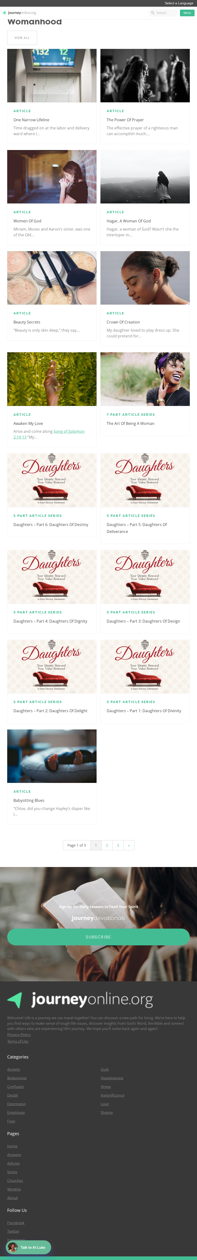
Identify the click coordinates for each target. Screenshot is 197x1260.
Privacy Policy (19, 1034)
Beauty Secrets (26, 322)
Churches (15, 1180)
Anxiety (13, 1069)
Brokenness (16, 1078)
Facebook (16, 1222)
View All (22, 38)
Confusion (15, 1086)
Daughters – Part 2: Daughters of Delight (50, 710)
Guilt (105, 1069)
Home (12, 1146)
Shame (107, 1112)
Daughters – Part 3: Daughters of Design (143, 621)
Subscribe (98, 937)
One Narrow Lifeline (31, 119)
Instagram (16, 1240)
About (12, 1198)
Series (12, 1172)
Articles (13, 1163)
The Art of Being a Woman (130, 423)
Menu (187, 13)
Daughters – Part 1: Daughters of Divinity (144, 710)
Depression (16, 1104)
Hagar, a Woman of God (129, 221)
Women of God (27, 221)
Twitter (13, 1231)
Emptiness (16, 1112)
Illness (106, 1086)
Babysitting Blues (28, 800)
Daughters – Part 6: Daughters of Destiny (50, 524)
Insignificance (112, 1095)
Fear (11, 1121)
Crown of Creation (123, 322)
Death (12, 1095)
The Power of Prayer (125, 119)
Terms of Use (17, 1041)
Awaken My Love (28, 423)
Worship (14, 1189)
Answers (14, 1154)
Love (105, 1104)
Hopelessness (112, 1078)
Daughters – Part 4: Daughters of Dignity (50, 621)
